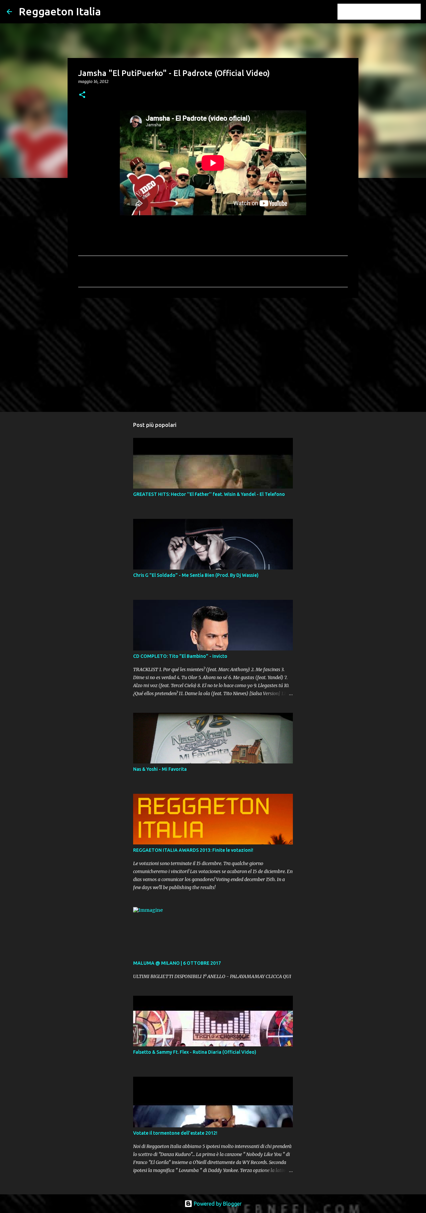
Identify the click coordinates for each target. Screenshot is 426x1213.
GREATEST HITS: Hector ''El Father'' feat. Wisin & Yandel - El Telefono (209, 494)
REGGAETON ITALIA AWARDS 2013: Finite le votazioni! (193, 850)
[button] (82, 95)
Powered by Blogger (217, 1204)
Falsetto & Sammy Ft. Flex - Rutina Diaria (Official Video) (194, 1052)
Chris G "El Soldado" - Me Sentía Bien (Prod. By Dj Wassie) (196, 575)
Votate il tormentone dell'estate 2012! (175, 1133)
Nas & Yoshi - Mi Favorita (160, 769)
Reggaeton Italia (60, 11)
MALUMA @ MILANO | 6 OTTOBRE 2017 (177, 963)
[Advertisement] (213, 354)
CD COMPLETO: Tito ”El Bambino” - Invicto (180, 656)
